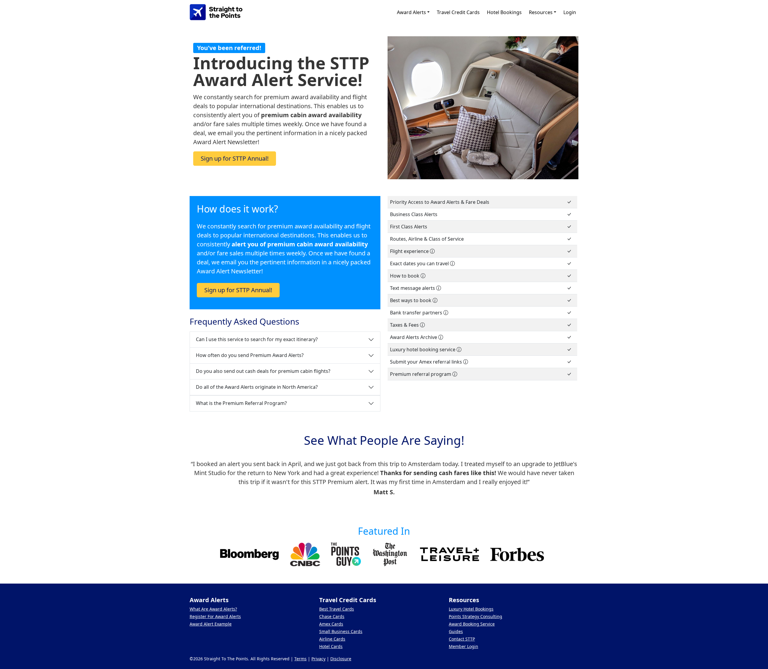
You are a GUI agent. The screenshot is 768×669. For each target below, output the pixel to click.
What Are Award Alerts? (213, 609)
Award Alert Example (211, 624)
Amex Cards (331, 624)
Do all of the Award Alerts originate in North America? (257, 387)
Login (569, 12)
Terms (300, 659)
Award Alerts (411, 12)
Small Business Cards (340, 631)
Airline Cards (332, 639)
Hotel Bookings (504, 12)
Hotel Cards (331, 646)
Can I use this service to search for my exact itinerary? (257, 339)
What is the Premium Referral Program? (241, 403)
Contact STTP (462, 639)
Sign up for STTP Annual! (234, 158)
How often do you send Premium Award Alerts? (250, 355)
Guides (456, 631)
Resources (541, 12)
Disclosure (340, 659)
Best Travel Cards (336, 609)
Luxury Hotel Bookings (471, 609)
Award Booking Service (472, 624)
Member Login (463, 646)
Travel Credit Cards (458, 12)
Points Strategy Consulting (475, 616)
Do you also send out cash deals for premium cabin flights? (263, 371)
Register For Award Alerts (215, 616)
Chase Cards (331, 616)
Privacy (318, 659)
